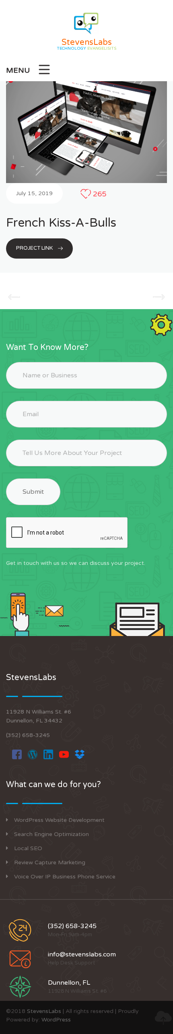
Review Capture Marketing (49, 862)
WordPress (56, 1019)
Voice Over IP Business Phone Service (64, 876)
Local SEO (28, 848)
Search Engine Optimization (51, 834)
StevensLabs (44, 1011)
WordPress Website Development (59, 820)
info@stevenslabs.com (82, 954)
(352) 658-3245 (28, 735)
